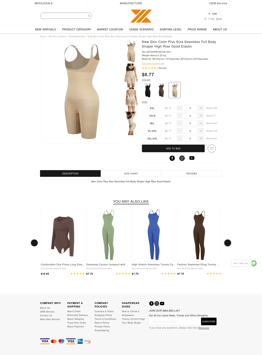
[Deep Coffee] (161, 90)
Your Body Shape (131, 322)
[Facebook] (151, 303)
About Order (74, 311)
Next (227, 243)
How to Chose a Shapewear (130, 313)
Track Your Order (76, 322)
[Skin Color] (175, 90)
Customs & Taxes (104, 311)
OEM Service (218, 3)
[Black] (148, 90)
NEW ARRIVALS (45, 29)
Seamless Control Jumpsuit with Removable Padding (108, 264)
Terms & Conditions (105, 318)
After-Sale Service (50, 319)
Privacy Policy (102, 326)
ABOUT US (220, 29)
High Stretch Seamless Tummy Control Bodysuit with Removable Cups (154, 264)
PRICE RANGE (197, 29)
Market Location (57, 36)
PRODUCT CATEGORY (76, 29)
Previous (34, 243)
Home (43, 36)
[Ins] (157, 303)
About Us (45, 307)
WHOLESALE (44, 3)
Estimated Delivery (77, 315)
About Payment (75, 326)
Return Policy (102, 322)
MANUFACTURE (131, 3)
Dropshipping (102, 330)
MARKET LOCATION (110, 29)
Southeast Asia (77, 36)
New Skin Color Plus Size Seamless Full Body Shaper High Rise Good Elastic (129, 36)
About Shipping (75, 318)
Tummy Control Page (133, 318)
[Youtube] (162, 303)
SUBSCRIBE (208, 321)
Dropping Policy (103, 315)
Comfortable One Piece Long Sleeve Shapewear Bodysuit (63, 264)
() (212, 18)
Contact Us (46, 315)
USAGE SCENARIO (141, 29)
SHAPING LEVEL (171, 29)
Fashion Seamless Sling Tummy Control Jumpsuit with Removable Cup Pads (199, 264)
